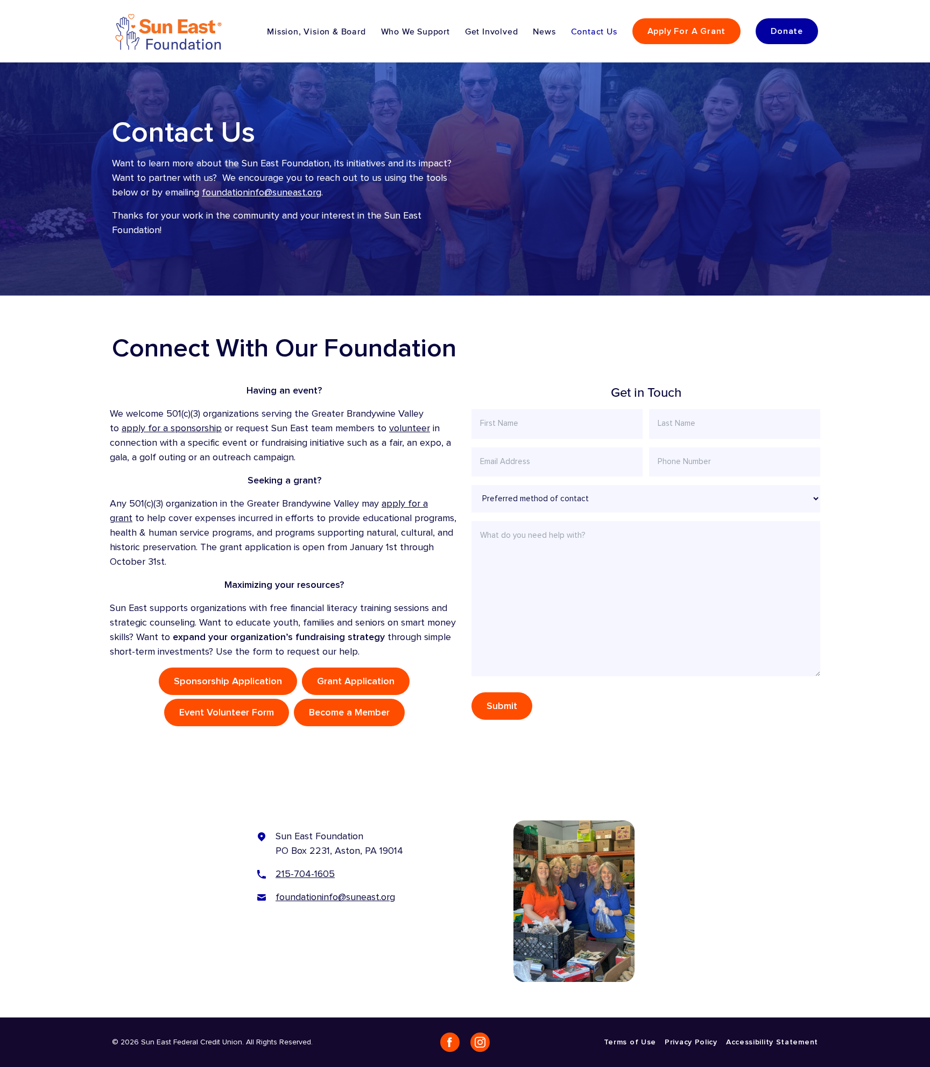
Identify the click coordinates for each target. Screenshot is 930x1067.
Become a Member (349, 712)
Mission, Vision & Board (316, 31)
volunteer (409, 428)
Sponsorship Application (228, 681)
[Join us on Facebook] (450, 1042)
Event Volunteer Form (226, 712)
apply (395, 503)
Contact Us (594, 31)
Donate (787, 31)
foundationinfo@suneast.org (261, 192)
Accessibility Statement (772, 1042)
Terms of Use (630, 1042)
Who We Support (415, 31)
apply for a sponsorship (172, 428)
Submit (502, 706)
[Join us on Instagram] (480, 1042)
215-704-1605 (305, 874)
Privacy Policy (691, 1042)
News (544, 31)
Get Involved (491, 31)
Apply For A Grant (686, 31)
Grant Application (355, 681)
